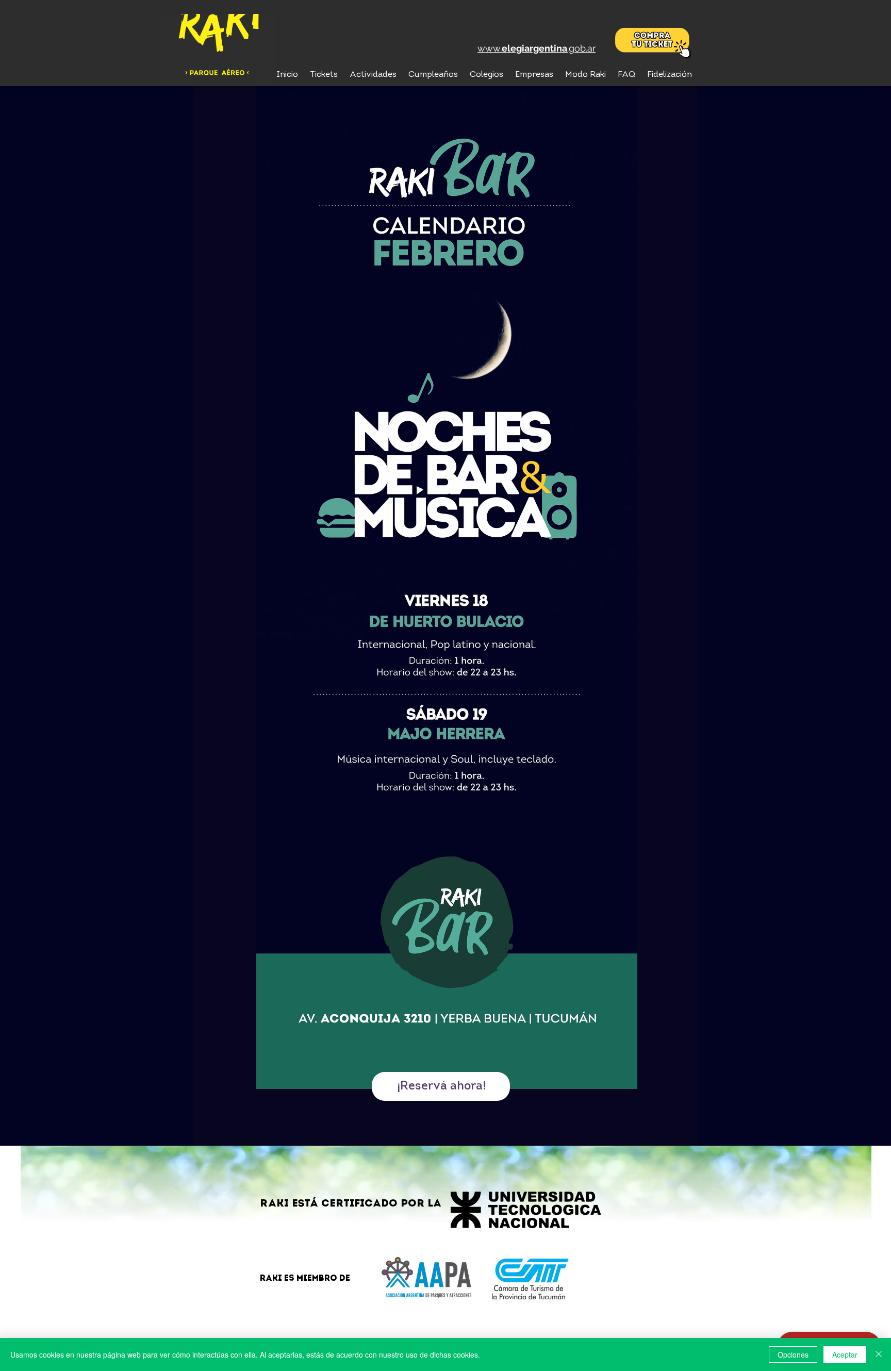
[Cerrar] (878, 1354)
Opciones (793, 1354)
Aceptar (844, 1354)
